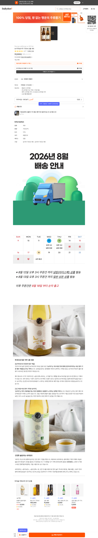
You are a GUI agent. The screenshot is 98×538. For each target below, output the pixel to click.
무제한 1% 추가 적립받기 (48, 71)
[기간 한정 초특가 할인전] (49, 17)
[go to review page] (83, 107)
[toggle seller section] (82, 79)
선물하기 (24, 535)
